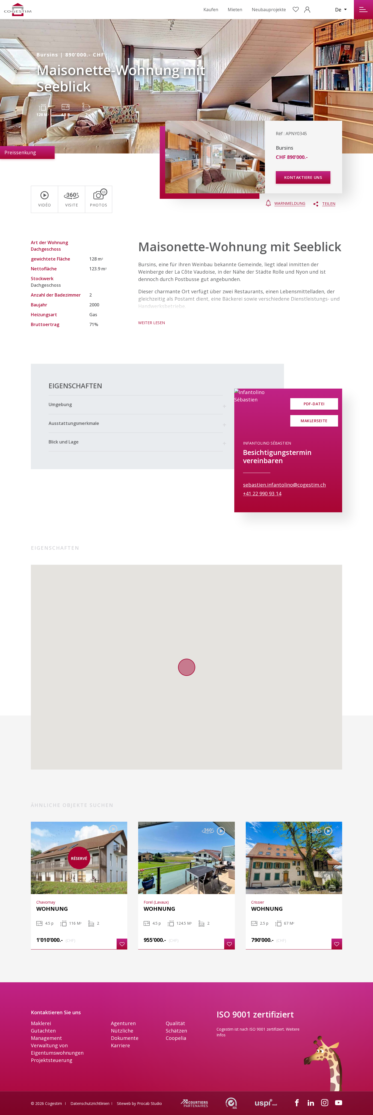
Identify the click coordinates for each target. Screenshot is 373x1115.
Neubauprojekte (269, 10)
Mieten (235, 10)
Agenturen (123, 1023)
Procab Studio (149, 1103)
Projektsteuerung (51, 1060)
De (339, 9)
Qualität (175, 1023)
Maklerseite (314, 420)
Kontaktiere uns (303, 177)
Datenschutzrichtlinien (89, 1103)
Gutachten (43, 1030)
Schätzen (176, 1030)
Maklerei (41, 1023)
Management (46, 1038)
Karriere (120, 1045)
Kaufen (210, 10)
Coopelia (176, 1038)
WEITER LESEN (151, 322)
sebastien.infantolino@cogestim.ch (284, 484)
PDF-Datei (314, 403)
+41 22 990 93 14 (262, 493)
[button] (136, 404)
